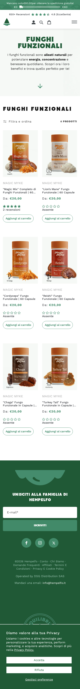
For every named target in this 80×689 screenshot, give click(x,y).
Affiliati (47, 565)
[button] (41, 22)
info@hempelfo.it (54, 582)
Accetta (39, 660)
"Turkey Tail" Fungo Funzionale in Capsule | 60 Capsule (58, 404)
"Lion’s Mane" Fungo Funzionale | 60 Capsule (58, 191)
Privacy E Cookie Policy (48, 568)
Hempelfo (30, 561)
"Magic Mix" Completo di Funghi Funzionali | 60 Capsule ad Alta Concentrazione (19, 191)
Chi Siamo (57, 561)
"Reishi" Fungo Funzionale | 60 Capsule (58, 297)
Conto (44, 561)
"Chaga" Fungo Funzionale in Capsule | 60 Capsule (18, 404)
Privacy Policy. (24, 650)
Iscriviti (40, 525)
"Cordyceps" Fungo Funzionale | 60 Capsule (19, 297)
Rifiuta (39, 670)
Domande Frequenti (27, 565)
